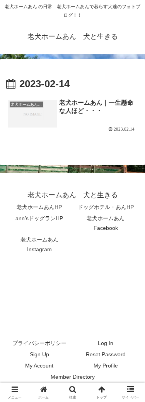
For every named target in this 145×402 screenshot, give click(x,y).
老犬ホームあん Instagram (42, 244)
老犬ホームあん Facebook (108, 223)
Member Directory (73, 377)
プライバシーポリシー (39, 343)
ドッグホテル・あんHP (106, 207)
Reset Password (106, 354)
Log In (105, 343)
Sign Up (39, 354)
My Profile (106, 365)
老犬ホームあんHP (39, 207)
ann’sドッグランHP (39, 218)
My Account (39, 365)
